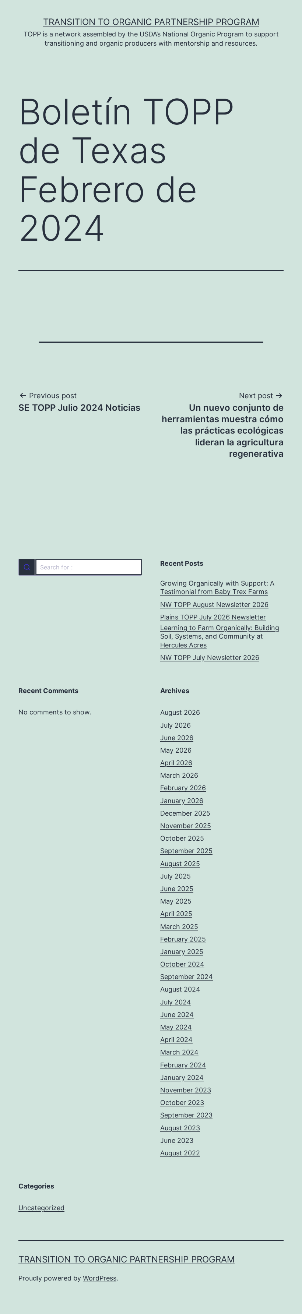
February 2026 (183, 788)
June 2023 (176, 1140)
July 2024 (175, 1002)
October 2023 (182, 1102)
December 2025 (185, 813)
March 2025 (179, 926)
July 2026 (175, 725)
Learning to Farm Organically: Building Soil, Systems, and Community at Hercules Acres (219, 636)
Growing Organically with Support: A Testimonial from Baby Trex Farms (217, 587)
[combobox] (80, 567)
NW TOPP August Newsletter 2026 (214, 604)
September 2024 (186, 977)
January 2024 (182, 1077)
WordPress (99, 1278)
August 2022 (180, 1153)
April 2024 (176, 1039)
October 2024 (182, 964)
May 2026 (176, 750)
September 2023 (186, 1115)
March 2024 (179, 1052)
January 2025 (181, 952)
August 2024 (180, 989)
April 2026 (176, 763)
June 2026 (176, 738)
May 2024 (176, 1027)
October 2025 (182, 838)
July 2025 (175, 876)
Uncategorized (41, 1208)
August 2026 (180, 712)
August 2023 (180, 1128)
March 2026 (179, 775)
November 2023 (185, 1090)
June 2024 (177, 1014)
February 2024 (183, 1065)
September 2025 (186, 851)
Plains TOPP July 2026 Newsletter (213, 617)
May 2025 (176, 901)
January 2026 (181, 801)
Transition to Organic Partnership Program (151, 22)
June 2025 (176, 889)
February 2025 (183, 939)
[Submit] (27, 567)
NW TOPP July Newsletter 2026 (209, 657)
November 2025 (185, 826)
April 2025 (176, 914)
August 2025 (180, 864)
